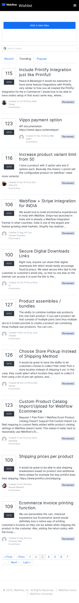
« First (8, 557)
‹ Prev (21, 557)
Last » (27, 562)
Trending (25, 58)
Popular (42, 58)
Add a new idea (39, 25)
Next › (15, 562)
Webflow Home (67, 590)
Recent (9, 58)
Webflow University (41, 593)
